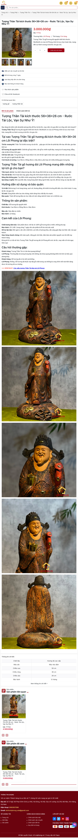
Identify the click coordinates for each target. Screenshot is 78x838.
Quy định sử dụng (33, 825)
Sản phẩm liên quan (16, 692)
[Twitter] (58, 818)
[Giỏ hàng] (75, 3)
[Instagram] (67, 818)
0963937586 (14, 807)
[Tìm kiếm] (7, 7)
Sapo (58, 835)
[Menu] (3, 7)
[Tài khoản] (70, 3)
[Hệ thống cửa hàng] (61, 3)
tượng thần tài (17, 104)
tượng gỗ (6, 104)
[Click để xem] (17, 43)
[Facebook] (54, 818)
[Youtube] (63, 818)
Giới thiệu (5, 820)
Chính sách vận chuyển (35, 820)
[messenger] (74, 824)
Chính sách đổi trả (33, 822)
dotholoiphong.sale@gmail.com (17, 810)
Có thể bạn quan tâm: (9, 100)
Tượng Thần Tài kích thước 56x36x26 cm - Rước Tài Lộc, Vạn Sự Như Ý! (14, 774)
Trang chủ (5, 817)
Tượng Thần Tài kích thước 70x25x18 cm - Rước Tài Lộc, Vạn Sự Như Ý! (13, 722)
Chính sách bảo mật (34, 817)
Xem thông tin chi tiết (39, 683)
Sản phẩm (5, 822)
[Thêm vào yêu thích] (3, 89)
